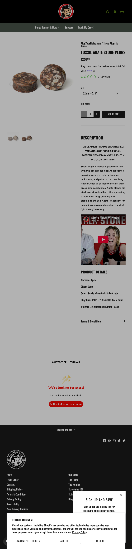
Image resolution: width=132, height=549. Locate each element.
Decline (100, 541)
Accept (64, 541)
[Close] (121, 495)
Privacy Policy (79, 532)
